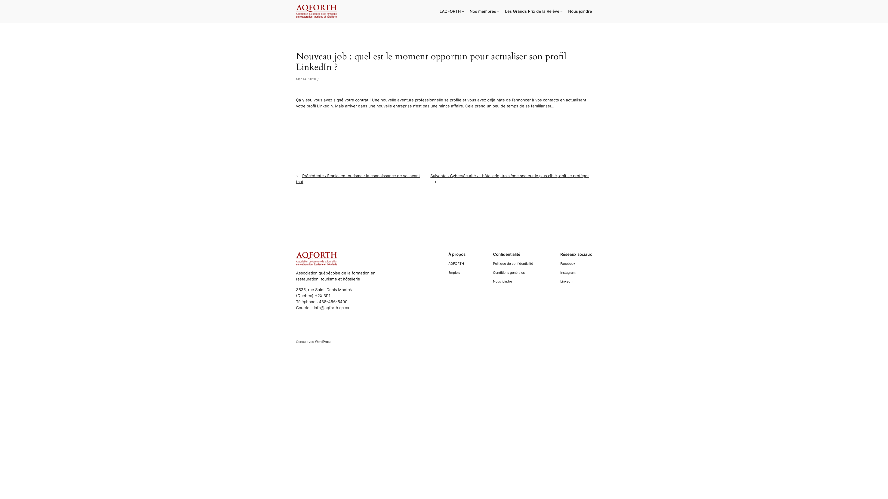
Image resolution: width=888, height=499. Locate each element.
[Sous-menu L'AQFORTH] (463, 11)
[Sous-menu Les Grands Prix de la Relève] (561, 11)
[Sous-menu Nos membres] (498, 11)
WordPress (323, 342)
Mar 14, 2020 (306, 79)
